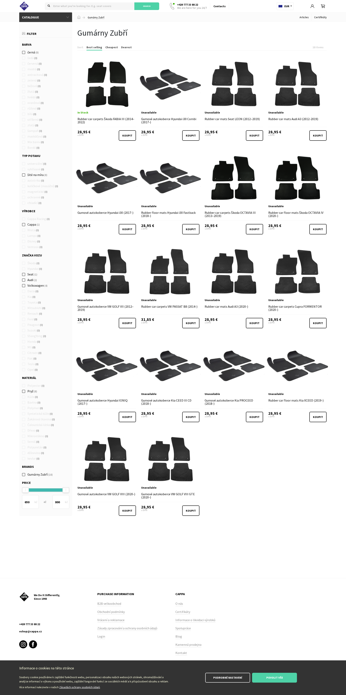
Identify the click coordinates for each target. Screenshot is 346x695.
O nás (179, 604)
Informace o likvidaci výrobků (195, 620)
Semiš (33, 442)
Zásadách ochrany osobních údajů (79, 687)
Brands (28, 467)
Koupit (127, 135)
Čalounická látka (40, 425)
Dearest (126, 47)
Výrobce (28, 211)
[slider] (25, 490)
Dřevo (33, 430)
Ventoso (34, 247)
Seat (32, 274)
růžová (33, 108)
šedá (32, 58)
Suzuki (33, 330)
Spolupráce (183, 628)
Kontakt (181, 653)
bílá (31, 114)
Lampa (33, 236)
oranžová (35, 103)
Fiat (31, 358)
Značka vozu (32, 255)
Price (26, 483)
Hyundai (34, 269)
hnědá (33, 97)
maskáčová (36, 136)
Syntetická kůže (40, 414)
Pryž (32, 391)
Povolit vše (274, 677)
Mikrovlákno (37, 436)
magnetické (37, 192)
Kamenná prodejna (188, 645)
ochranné (35, 197)
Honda (33, 341)
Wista (33, 230)
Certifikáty (320, 17)
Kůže (32, 397)
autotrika (35, 180)
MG (31, 347)
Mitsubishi (36, 308)
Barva (26, 44)
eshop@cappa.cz (30, 631)
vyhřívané (35, 169)
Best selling (94, 47)
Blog (178, 636)
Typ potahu (31, 156)
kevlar (33, 458)
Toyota (34, 302)
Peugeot (35, 325)
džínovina (35, 453)
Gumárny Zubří (96, 17)
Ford (32, 319)
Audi (32, 280)
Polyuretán (36, 447)
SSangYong (36, 336)
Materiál (29, 378)
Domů (78, 17)
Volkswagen (37, 285)
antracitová (37, 75)
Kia (31, 297)
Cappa (33, 224)
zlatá (32, 125)
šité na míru (37, 175)
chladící (34, 203)
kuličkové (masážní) (42, 186)
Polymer (35, 408)
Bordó (33, 148)
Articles (304, 17)
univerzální (36, 164)
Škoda (33, 263)
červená (34, 63)
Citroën (34, 353)
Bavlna (33, 402)
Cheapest (111, 47)
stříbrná (34, 120)
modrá (33, 69)
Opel (32, 370)
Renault (34, 313)
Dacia (32, 291)
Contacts (219, 6)
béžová (34, 86)
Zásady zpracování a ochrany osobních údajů (127, 628)
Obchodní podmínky (111, 612)
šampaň (34, 131)
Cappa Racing (38, 219)
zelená (33, 80)
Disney (33, 241)
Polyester (35, 386)
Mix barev (35, 142)
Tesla (32, 364)
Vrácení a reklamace (111, 620)
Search (147, 6)
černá (33, 52)
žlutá (32, 91)
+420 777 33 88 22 (192, 6)
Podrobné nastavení (227, 677)
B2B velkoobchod (109, 604)
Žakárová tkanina (41, 419)
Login (101, 636)
